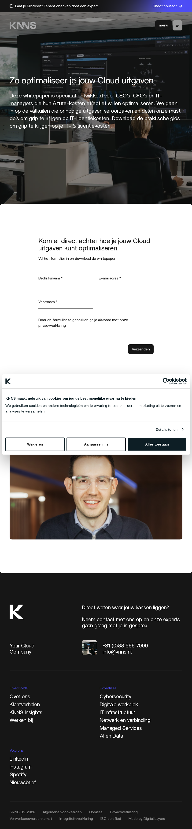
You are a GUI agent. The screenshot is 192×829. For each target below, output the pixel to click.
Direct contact (165, 6)
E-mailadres (110, 278)
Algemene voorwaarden (62, 812)
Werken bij (21, 720)
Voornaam (47, 302)
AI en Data (111, 736)
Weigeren (35, 444)
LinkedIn (19, 759)
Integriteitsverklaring (76, 819)
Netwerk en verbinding (125, 720)
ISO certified (110, 819)
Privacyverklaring (124, 812)
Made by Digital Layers (147, 819)
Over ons (20, 696)
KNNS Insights (26, 712)
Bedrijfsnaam (50, 278)
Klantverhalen (25, 704)
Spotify (18, 774)
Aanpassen (93, 444)
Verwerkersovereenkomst (31, 819)
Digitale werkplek (119, 704)
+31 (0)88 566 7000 (125, 645)
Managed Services (121, 728)
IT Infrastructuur (117, 712)
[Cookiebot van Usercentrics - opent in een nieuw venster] (166, 381)
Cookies (96, 812)
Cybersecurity (115, 696)
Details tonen (166, 429)
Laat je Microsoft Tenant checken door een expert (56, 6)
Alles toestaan (157, 444)
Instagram (21, 767)
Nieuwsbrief (23, 782)
